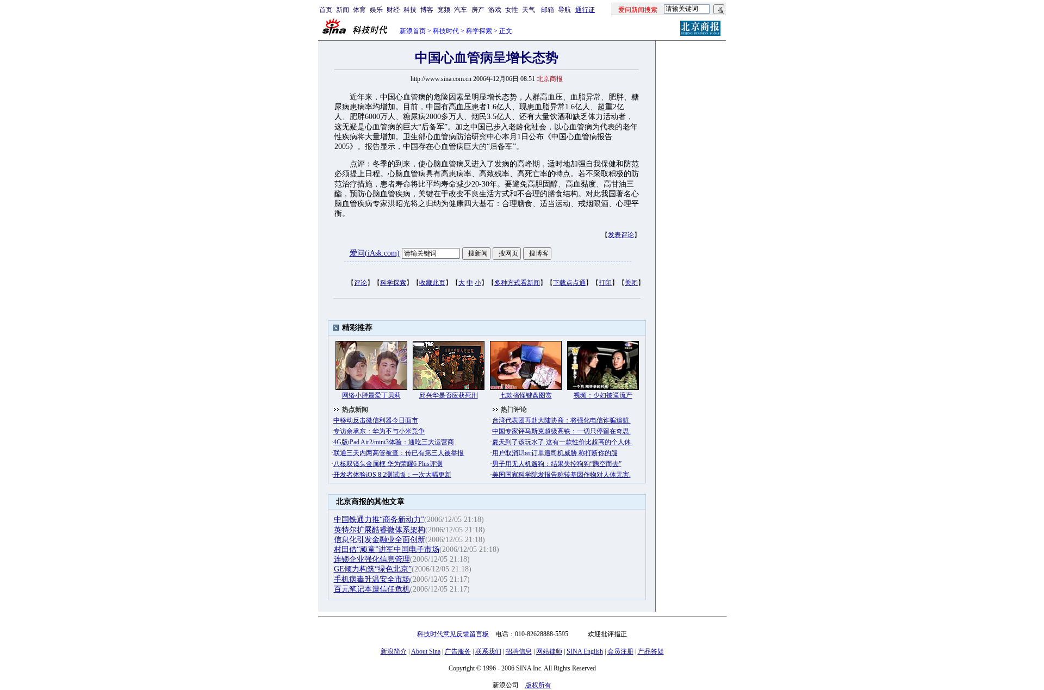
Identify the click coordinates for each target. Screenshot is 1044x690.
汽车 (460, 10)
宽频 (443, 10)
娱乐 (376, 10)
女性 (511, 10)
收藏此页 (432, 283)
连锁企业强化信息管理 (372, 559)
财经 (393, 10)
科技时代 (446, 31)
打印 (605, 283)
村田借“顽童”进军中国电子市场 (386, 549)
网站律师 (549, 651)
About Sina (425, 651)
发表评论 (621, 235)
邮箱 (547, 10)
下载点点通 (569, 283)
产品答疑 (651, 651)
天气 (528, 10)
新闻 (342, 10)
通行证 (585, 10)
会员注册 (620, 651)
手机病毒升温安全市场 (372, 579)
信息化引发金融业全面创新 (379, 540)
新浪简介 (394, 651)
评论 (360, 283)
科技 (410, 10)
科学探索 (479, 31)
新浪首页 (413, 31)
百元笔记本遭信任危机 (372, 589)
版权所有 (538, 685)
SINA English (585, 651)
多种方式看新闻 (517, 283)
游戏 (494, 10)
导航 (564, 10)
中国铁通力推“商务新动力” (379, 519)
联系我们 (488, 651)
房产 (477, 10)
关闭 (631, 283)
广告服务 (458, 651)
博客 (426, 10)
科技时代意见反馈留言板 (453, 634)
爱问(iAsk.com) (375, 253)
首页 (325, 10)
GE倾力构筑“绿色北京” (373, 569)
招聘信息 (519, 651)
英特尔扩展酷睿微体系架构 (379, 530)
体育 (359, 10)
